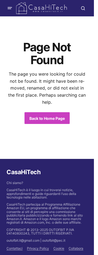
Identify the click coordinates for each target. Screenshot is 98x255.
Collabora (76, 248)
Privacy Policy (38, 248)
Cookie (58, 248)
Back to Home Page (47, 118)
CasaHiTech (24, 172)
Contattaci (15, 248)
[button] (10, 8)
